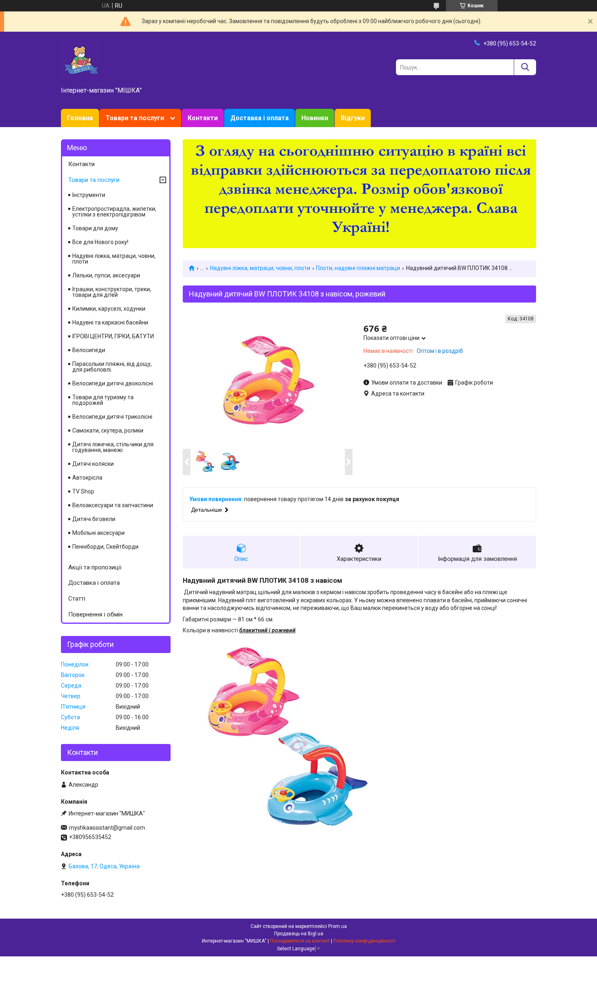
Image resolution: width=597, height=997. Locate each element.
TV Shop (83, 491)
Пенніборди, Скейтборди (105, 546)
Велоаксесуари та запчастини (112, 505)
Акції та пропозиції (94, 567)
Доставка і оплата (259, 118)
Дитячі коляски (93, 464)
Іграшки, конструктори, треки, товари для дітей (111, 292)
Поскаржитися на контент (300, 941)
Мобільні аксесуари (98, 533)
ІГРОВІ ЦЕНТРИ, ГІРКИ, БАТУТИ (113, 336)
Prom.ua (337, 926)
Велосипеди (88, 350)
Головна (80, 118)
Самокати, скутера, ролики (107, 430)
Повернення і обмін (95, 614)
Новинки (314, 118)
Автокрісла (87, 477)
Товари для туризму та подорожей (103, 400)
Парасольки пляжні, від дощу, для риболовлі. (112, 367)
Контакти (203, 118)
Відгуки (353, 118)
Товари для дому (95, 228)
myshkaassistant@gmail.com (107, 827)
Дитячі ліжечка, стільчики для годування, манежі (113, 447)
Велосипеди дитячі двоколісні (112, 383)
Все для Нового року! (100, 242)
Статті (76, 598)
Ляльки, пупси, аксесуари (106, 275)
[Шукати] (525, 67)
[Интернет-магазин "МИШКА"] (81, 59)
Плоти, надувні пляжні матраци (358, 268)
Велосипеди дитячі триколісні (112, 416)
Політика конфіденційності (364, 941)
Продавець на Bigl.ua (298, 933)
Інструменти (88, 195)
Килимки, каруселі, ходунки (108, 308)
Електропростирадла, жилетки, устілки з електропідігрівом (114, 211)
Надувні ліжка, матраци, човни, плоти (260, 268)
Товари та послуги (135, 118)
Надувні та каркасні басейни (110, 322)
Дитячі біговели (93, 519)
